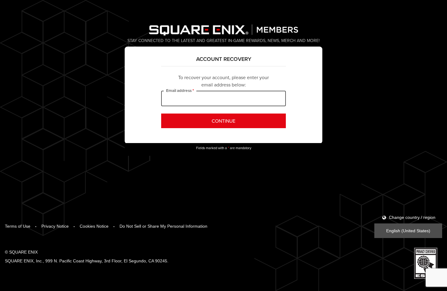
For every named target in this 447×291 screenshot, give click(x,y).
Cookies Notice (94, 226)
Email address (179, 90)
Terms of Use (17, 226)
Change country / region (411, 217)
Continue (223, 120)
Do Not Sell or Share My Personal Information (163, 226)
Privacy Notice (55, 226)
